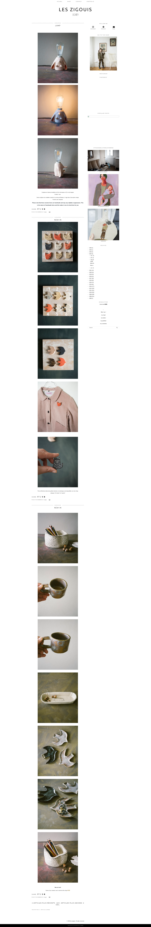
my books (103, 317)
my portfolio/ (103, 320)
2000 (90, 298)
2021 (90, 270)
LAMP (57, 26)
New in (57, 508)
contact (79, 1)
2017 (90, 278)
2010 (90, 292)
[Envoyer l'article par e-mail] (49, 211)
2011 (90, 290)
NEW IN (57, 220)
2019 (90, 274)
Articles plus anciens (71, 903)
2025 (90, 247)
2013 (90, 286)
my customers (103, 323)
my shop (103, 315)
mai (91, 259)
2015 (90, 282)
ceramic (103, 241)
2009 (90, 294)
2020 (90, 272)
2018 (90, 276)
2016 (90, 280)
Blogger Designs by (75, 925)
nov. (91, 255)
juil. (91, 257)
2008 (90, 296)
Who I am (103, 312)
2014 (90, 284)
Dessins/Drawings (103, 206)
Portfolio (90, 1)
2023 (90, 251)
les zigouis (75, 9)
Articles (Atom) (45, 909)
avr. (91, 267)
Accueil (59, 1)
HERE (68, 890)
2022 (90, 253)
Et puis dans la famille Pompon (103, 147)
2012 (90, 288)
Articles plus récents (44, 903)
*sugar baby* (103, 171)
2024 (90, 249)
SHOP (69, 1)
